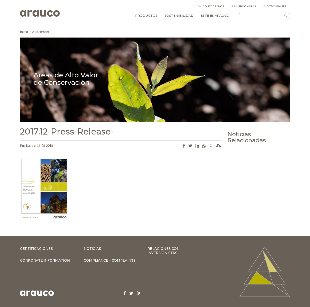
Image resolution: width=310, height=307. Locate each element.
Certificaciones (36, 249)
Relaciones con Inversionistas (163, 251)
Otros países (276, 6)
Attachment (40, 32)
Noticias (92, 249)
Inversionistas (245, 6)
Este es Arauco (215, 15)
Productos (146, 15)
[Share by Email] (211, 145)
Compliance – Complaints (110, 261)
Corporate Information (45, 261)
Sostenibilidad (179, 15)
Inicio (24, 32)
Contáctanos (213, 6)
